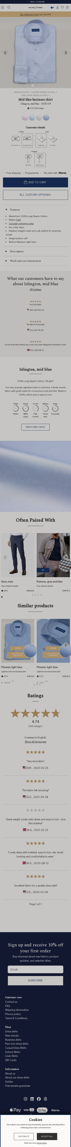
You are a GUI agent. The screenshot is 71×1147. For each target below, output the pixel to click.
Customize (23, 1136)
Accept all (47, 1136)
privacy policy (42, 1143)
